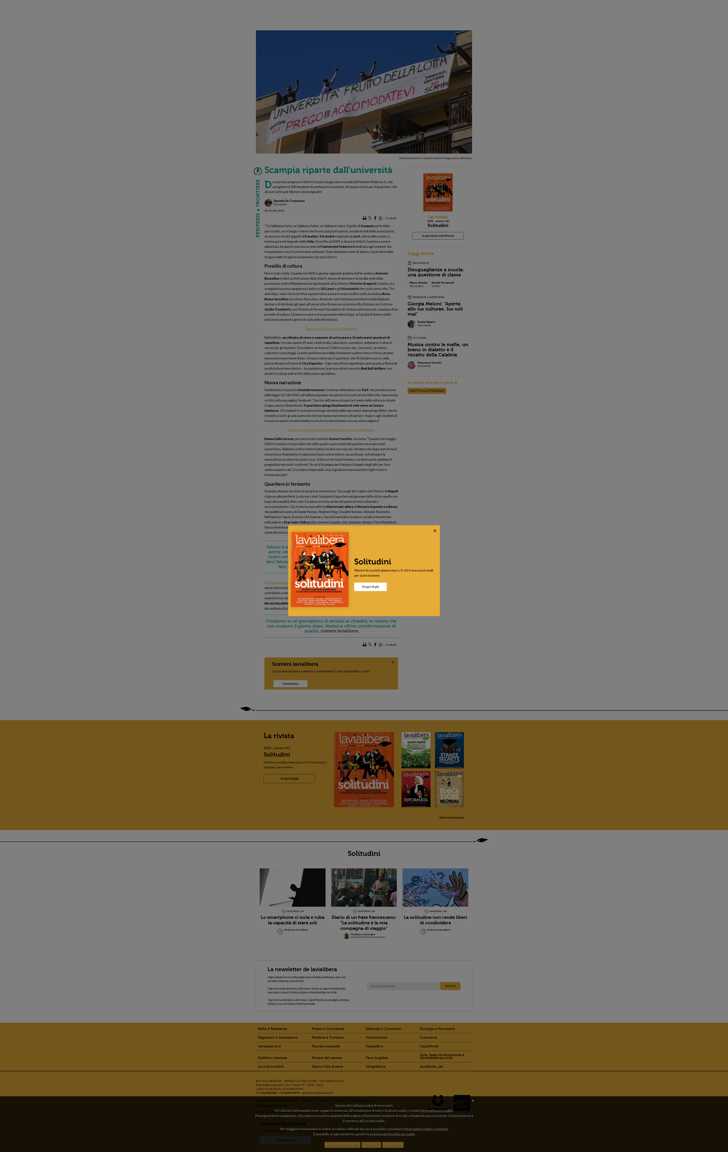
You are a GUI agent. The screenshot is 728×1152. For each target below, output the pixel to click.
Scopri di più (370, 587)
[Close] (435, 530)
